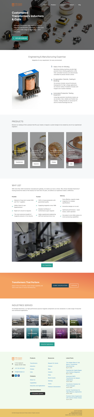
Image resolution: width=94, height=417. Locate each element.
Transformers (19, 162)
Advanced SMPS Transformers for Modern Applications (73, 378)
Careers (50, 372)
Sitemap (50, 381)
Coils (71, 164)
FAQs (49, 375)
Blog (79, 4)
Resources (62, 4)
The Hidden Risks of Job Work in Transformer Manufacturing (73, 364)
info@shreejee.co (19, 372)
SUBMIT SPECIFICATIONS (60, 285)
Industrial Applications (47, 344)
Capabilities (33, 383)
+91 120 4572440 (20, 368)
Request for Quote (53, 363)
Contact (72, 4)
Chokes (54, 162)
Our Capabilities (47, 265)
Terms (49, 383)
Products (53, 4)
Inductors (36, 164)
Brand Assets (51, 378)
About (45, 4)
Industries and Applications (37, 385)
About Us (32, 380)
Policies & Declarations (54, 386)
